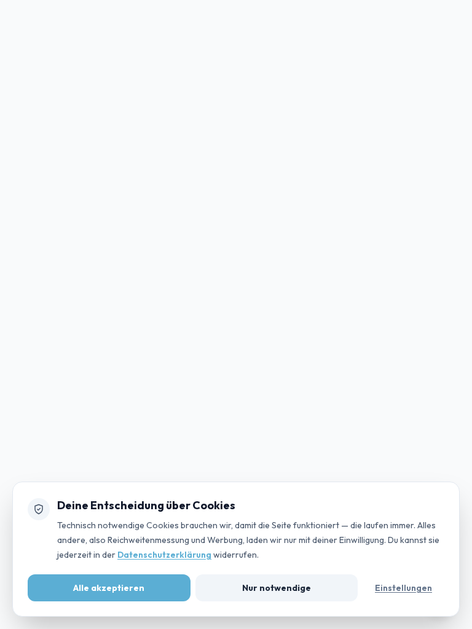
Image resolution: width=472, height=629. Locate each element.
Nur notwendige (276, 587)
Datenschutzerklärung (164, 554)
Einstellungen (403, 587)
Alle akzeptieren (108, 587)
